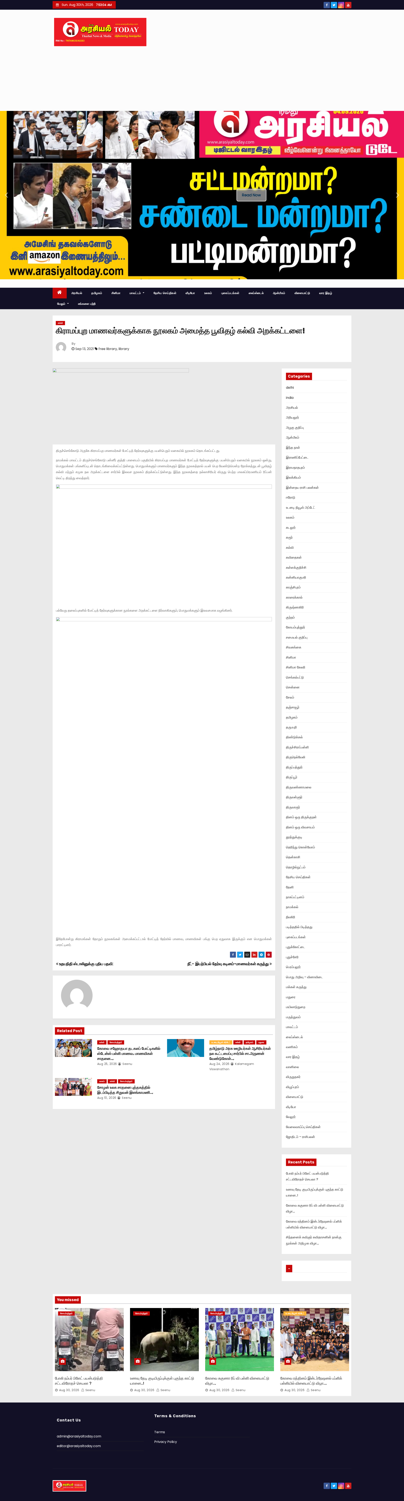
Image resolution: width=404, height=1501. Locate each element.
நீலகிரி (290, 917)
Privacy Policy (165, 1441)
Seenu (127, 1064)
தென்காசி (293, 857)
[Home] (60, 293)
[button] (6, 195)
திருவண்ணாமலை (298, 787)
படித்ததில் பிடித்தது (299, 927)
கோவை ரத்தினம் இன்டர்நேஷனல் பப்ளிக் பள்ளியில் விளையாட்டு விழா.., (311, 1381)
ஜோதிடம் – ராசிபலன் (300, 1136)
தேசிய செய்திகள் (165, 293)
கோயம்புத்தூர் (116, 1042)
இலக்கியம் (293, 477)
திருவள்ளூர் (294, 797)
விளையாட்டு (302, 293)
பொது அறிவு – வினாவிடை (304, 977)
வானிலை (292, 1067)
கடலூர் (291, 527)
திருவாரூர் (293, 807)
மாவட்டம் (136, 293)
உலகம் (208, 293)
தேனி (290, 887)
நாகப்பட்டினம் (295, 897)
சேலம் (290, 697)
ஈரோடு (290, 497)
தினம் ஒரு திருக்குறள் (301, 817)
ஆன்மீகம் (279, 293)
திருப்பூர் (291, 777)
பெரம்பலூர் (293, 967)
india (290, 397)
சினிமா (116, 293)
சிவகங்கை (293, 647)
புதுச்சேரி (292, 957)
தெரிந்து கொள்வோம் (300, 847)
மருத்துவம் (293, 1017)
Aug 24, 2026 (219, 1064)
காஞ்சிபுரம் (293, 587)
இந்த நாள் (293, 447)
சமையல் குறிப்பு (296, 637)
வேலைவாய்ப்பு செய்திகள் (303, 1126)
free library (107, 348)
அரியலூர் (292, 417)
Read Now (251, 195)
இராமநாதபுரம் (295, 467)
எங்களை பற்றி (87, 304)
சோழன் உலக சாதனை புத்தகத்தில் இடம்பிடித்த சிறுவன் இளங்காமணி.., (125, 1090)
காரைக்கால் (294, 597)
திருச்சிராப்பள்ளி (297, 747)
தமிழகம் (96, 293)
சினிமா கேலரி (295, 667)
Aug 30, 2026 (69, 1390)
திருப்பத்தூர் (294, 767)
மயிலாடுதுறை (295, 1007)
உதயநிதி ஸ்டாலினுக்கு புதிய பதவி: (85, 964)
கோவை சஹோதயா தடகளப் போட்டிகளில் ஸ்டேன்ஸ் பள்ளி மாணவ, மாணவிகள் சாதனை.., (128, 1053)
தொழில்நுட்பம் (296, 867)
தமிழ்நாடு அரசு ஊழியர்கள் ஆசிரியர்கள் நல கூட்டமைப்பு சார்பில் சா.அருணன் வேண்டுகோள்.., (240, 1053)
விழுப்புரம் (292, 1086)
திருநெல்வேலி (295, 757)
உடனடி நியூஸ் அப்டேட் (220, 1042)
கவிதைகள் (294, 557)
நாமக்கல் (292, 907)
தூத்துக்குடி (294, 837)
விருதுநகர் (293, 1076)
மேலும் (61, 304)
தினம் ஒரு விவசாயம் (300, 827)
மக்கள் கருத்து (296, 987)
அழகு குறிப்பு (295, 427)
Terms (159, 1432)
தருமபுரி (291, 727)
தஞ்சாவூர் (292, 707)
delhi (290, 387)
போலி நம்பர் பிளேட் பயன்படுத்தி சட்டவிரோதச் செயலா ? (79, 1381)
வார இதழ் (325, 293)
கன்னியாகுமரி (296, 577)
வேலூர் (291, 1116)
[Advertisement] (202, 79)
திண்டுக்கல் (294, 737)
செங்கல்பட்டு (295, 677)
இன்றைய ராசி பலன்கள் (302, 487)
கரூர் (289, 537)
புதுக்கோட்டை (295, 947)
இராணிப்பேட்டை (297, 457)
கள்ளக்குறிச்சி (296, 567)
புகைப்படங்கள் (230, 293)
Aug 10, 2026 (106, 1098)
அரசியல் (76, 293)
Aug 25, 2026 (107, 1064)
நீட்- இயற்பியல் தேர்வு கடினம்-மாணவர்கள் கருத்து (228, 964)
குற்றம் (290, 617)
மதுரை (261, 1042)
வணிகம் (292, 1047)
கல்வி (60, 323)
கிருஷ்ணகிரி (295, 607)
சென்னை (293, 687)
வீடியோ (190, 293)
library (123, 348)
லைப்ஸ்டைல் (256, 293)
